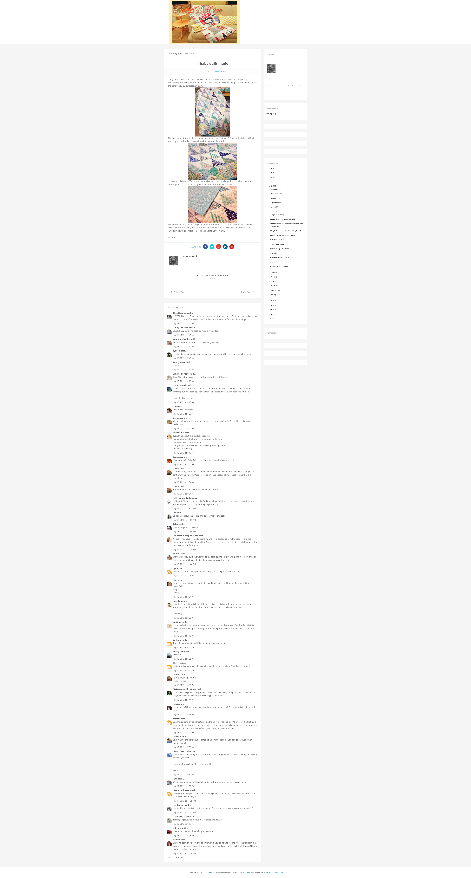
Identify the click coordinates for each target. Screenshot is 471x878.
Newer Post (179, 292)
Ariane (176, 524)
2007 (270, 318)
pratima (177, 622)
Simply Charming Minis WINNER (282, 219)
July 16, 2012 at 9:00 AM (184, 428)
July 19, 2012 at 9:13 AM (184, 824)
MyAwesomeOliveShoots (185, 689)
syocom (177, 350)
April (272, 281)
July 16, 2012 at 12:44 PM (184, 564)
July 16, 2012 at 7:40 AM (184, 323)
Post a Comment (175, 857)
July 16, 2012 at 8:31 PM (184, 685)
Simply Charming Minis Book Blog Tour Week (287, 231)
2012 (270, 186)
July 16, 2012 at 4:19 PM (184, 635)
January (273, 295)
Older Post (246, 292)
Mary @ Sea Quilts (182, 751)
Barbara (177, 640)
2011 (270, 301)
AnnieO (176, 553)
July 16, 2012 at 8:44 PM (184, 699)
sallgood (177, 828)
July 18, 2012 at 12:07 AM (184, 812)
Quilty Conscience (182, 327)
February (274, 290)
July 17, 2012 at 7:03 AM (184, 732)
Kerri (175, 704)
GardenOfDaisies (181, 816)
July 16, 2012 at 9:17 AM (184, 452)
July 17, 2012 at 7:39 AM (184, 747)
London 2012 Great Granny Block (282, 235)
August (273, 207)
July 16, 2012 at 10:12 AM (184, 508)
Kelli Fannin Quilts (182, 498)
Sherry (176, 663)
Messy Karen (179, 651)
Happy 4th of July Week (279, 266)
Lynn (175, 568)
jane (175, 778)
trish (175, 406)
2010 (270, 305)
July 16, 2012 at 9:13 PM (184, 714)
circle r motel (179, 385)
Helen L (176, 839)
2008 (270, 314)
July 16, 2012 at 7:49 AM (184, 358)
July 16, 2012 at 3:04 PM (184, 596)
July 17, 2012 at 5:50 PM (184, 786)
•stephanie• (178, 432)
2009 (270, 310)
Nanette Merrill (190, 256)
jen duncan (178, 805)
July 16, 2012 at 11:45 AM (184, 531)
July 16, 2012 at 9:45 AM (184, 464)
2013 (270, 181)
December (274, 189)
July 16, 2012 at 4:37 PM (184, 647)
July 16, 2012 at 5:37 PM (184, 670)
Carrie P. (177, 736)
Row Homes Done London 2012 (281, 257)
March (273, 286)
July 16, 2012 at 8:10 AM (184, 381)
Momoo (177, 718)
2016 (270, 168)
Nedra (176, 468)
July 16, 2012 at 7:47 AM (184, 346)
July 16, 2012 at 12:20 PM (184, 549)
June (272, 272)
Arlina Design (246, 872)
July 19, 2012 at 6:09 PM (184, 835)
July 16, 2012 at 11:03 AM (184, 520)
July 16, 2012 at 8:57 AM (184, 413)
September (275, 202)
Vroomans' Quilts (181, 339)
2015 (270, 173)
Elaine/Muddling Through (185, 535)
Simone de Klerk (181, 373)
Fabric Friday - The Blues (279, 249)
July (272, 211)
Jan (174, 512)
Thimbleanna (179, 313)
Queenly (273, 253)
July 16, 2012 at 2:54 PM (184, 575)
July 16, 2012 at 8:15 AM (184, 402)
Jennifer (177, 601)
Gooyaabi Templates (274, 872)
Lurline (176, 674)
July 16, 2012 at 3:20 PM (184, 618)
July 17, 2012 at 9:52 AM (184, 774)
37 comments (221, 72)
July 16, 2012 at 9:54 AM (184, 482)
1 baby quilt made (277, 244)
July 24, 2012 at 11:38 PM (184, 853)
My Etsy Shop (271, 114)
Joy (174, 580)
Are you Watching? (277, 215)
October (274, 198)
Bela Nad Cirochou (277, 240)
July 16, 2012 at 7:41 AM (184, 335)
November (274, 194)
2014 (270, 177)
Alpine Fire (274, 262)
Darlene (177, 418)
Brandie (177, 457)
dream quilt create (182, 790)
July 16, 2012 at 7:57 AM (184, 369)
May (272, 277)
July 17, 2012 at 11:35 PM (184, 801)
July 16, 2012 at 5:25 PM (184, 658)
